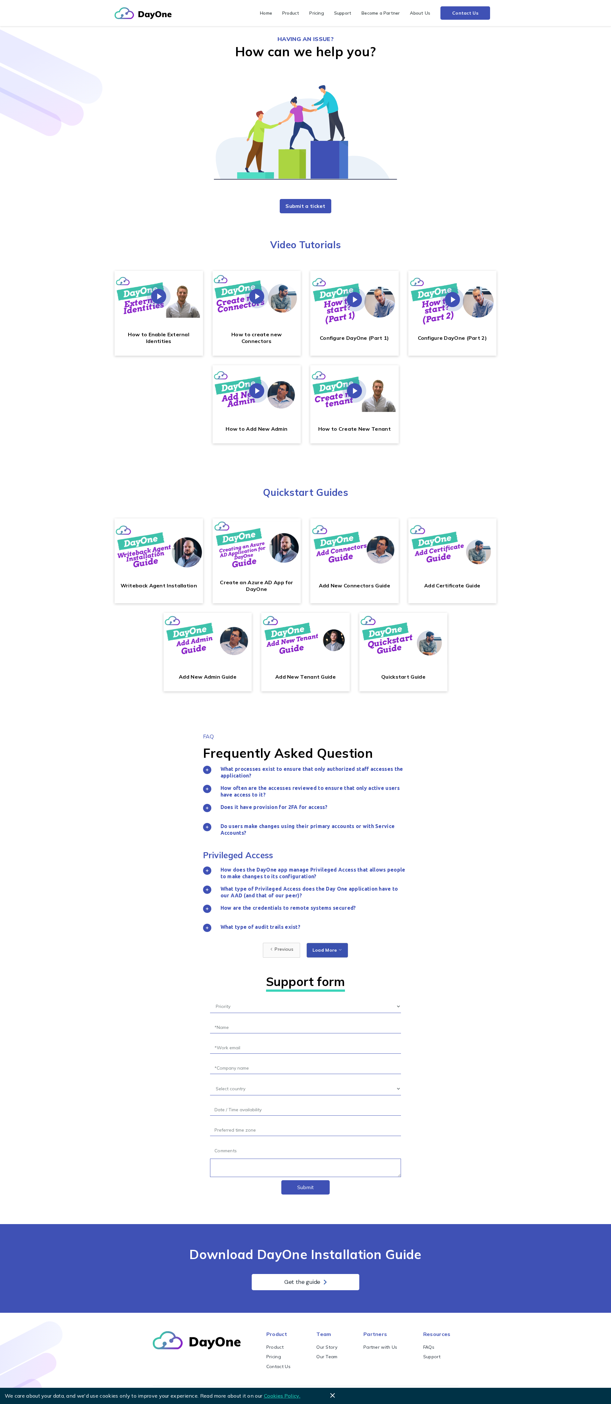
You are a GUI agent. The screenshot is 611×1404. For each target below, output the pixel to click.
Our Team (326, 1356)
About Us (420, 13)
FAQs (428, 1347)
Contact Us (465, 13)
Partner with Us (380, 1347)
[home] (143, 13)
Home (266, 13)
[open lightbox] (159, 296)
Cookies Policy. (282, 1396)
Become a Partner (381, 13)
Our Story (326, 1347)
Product (290, 13)
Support (342, 13)
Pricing (316, 13)
